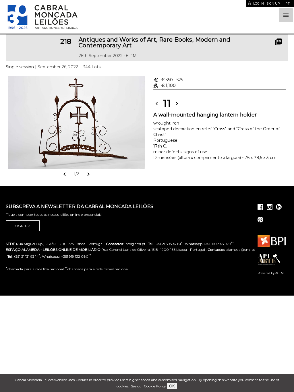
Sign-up (22, 226)
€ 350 (168, 79)
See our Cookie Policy (148, 386)
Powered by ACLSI (271, 273)
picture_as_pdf (278, 42)
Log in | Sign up (263, 3)
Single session (20, 66)
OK (172, 386)
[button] (286, 15)
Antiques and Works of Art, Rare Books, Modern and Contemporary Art (155, 42)
